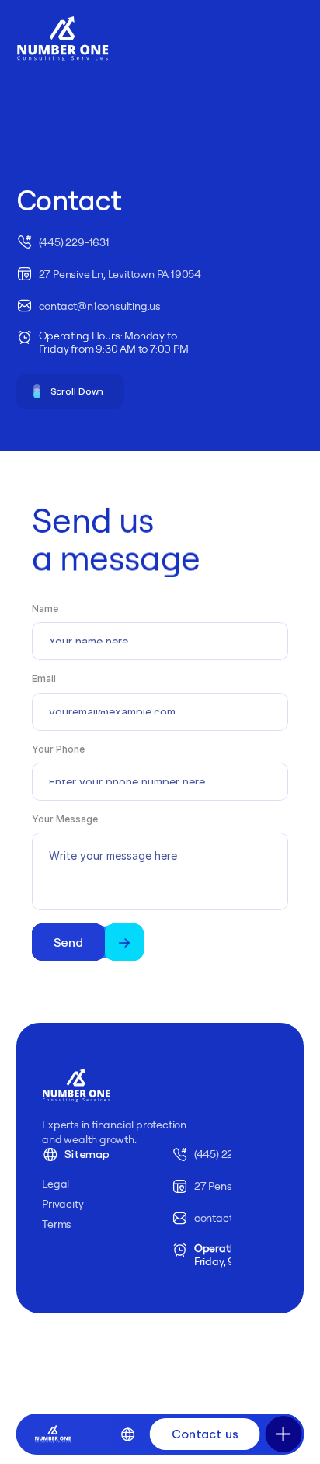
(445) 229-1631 (229, 1154)
